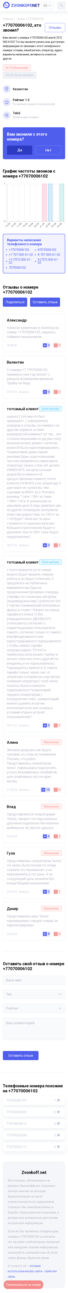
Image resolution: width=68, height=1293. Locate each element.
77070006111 (31, 1147)
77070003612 (31, 1124)
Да (19, 150)
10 (47, 789)
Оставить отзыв (45, 302)
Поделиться (15, 302)
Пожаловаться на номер (23, 1285)
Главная (8, 18)
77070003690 (31, 1135)
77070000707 (31, 1100)
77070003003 (31, 1112)
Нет (48, 150)
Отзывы (55, 27)
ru (50, 5)
